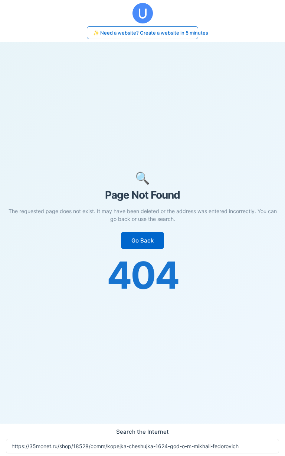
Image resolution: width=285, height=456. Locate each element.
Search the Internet (142, 431)
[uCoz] (142, 13)
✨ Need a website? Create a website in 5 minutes (145, 33)
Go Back (142, 240)
